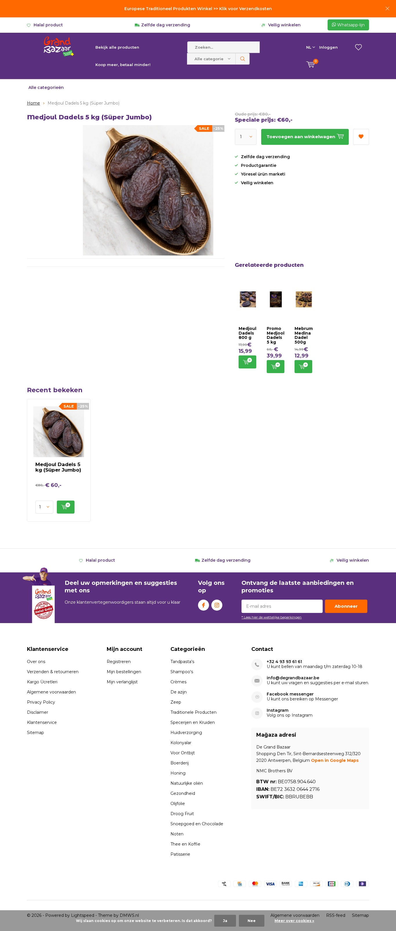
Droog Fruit (182, 813)
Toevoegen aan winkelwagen (247, 361)
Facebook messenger (290, 694)
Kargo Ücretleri (42, 681)
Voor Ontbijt (182, 752)
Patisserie (180, 854)
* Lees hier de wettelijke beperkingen (271, 617)
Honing (178, 773)
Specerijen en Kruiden (192, 722)
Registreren (119, 661)
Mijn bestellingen (124, 671)
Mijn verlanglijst (122, 681)
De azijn (178, 692)
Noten (177, 834)
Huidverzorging (186, 732)
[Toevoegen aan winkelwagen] (66, 507)
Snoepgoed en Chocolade (196, 823)
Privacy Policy (41, 702)
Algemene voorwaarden (51, 692)
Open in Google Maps (335, 760)
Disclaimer (37, 712)
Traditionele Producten (193, 712)
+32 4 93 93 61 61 (284, 661)
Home (33, 103)
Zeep (175, 702)
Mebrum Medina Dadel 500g (304, 335)
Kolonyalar (180, 742)
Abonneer (346, 606)
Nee (252, 921)
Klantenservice (42, 722)
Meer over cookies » (294, 921)
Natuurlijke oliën (186, 783)
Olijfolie (177, 803)
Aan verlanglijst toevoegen (361, 137)
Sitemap (35, 732)
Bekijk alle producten (117, 47)
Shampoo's (181, 671)
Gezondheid (182, 793)
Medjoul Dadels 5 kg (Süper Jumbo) (58, 467)
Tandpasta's (182, 661)
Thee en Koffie (185, 844)
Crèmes (178, 681)
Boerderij (179, 763)
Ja (225, 921)
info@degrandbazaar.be (293, 678)
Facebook (203, 605)
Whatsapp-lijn (350, 25)
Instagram (216, 605)
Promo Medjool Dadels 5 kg (275, 335)
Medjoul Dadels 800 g (247, 333)
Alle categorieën (46, 87)
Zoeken (243, 59)
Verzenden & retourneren (53, 671)
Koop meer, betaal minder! (122, 64)
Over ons (36, 661)
